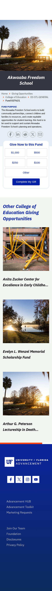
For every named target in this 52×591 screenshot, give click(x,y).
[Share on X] (33, 135)
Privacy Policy (15, 545)
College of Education (15, 97)
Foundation (13, 534)
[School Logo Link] (24, 462)
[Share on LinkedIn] (18, 135)
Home (4, 93)
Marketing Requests (19, 512)
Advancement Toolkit (20, 507)
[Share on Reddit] (26, 135)
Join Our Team (15, 528)
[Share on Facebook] (11, 135)
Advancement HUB (18, 501)
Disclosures (13, 539)
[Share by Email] (40, 135)
